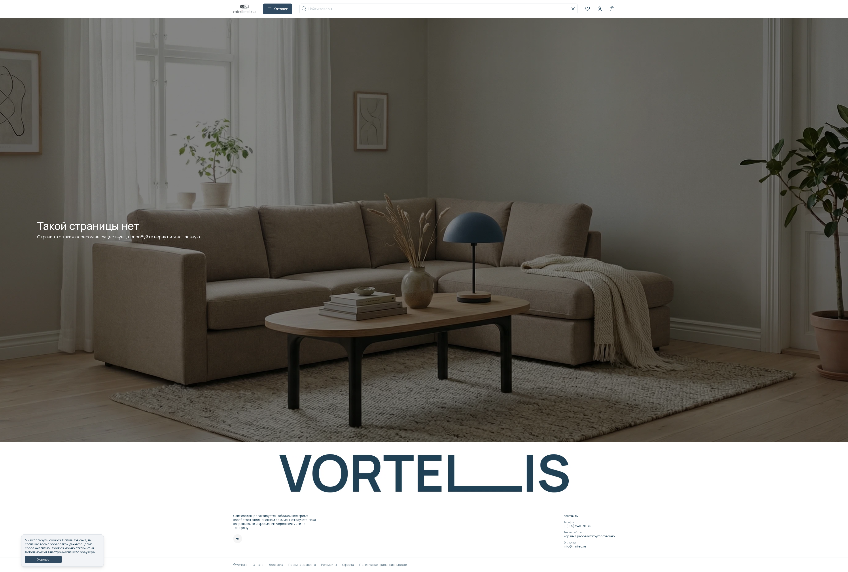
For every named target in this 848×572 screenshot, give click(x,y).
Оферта (348, 565)
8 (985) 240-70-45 (577, 526)
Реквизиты (329, 565)
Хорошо (43, 559)
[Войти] (599, 8)
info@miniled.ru (575, 546)
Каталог (281, 8)
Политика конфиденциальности (383, 565)
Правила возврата (302, 565)
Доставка (276, 565)
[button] (587, 8)
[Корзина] (612, 8)
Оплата (258, 565)
